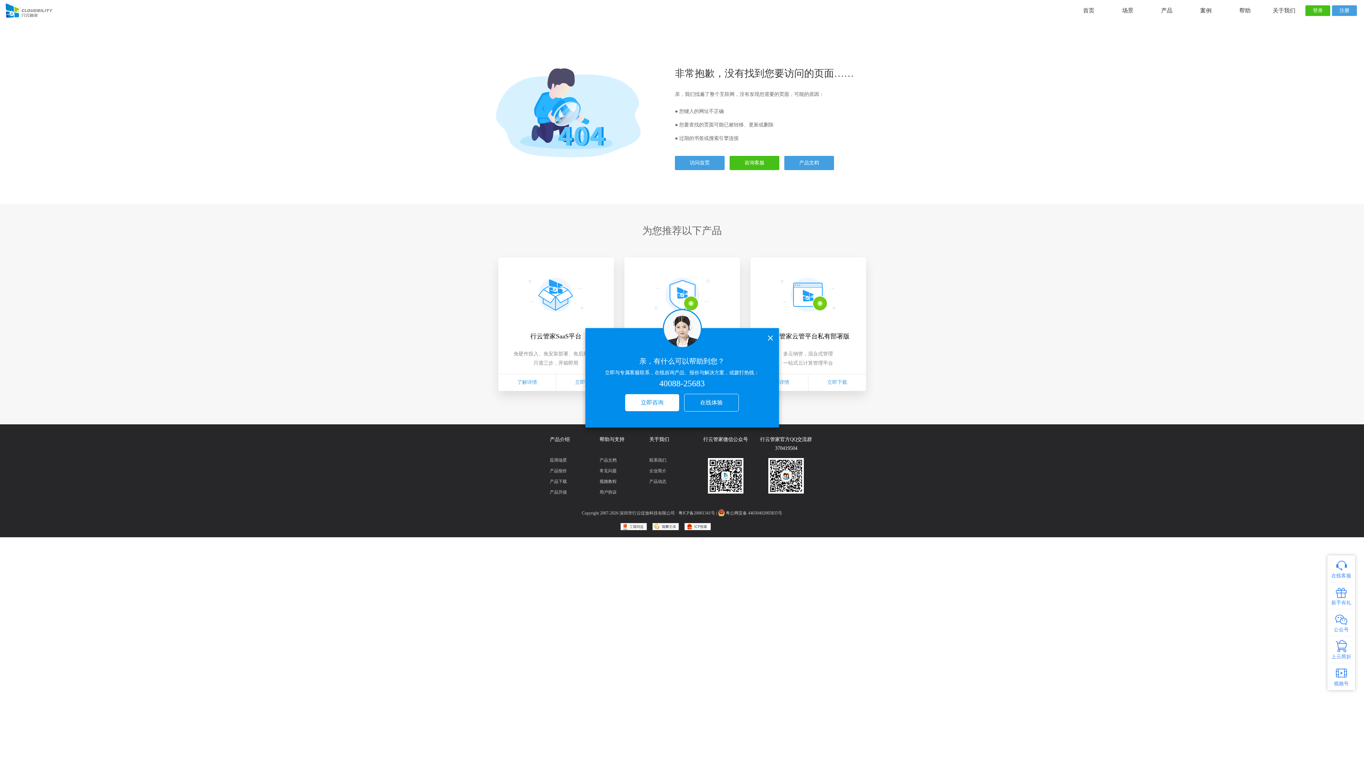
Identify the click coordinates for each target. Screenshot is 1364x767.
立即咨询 (652, 402)
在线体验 (711, 402)
